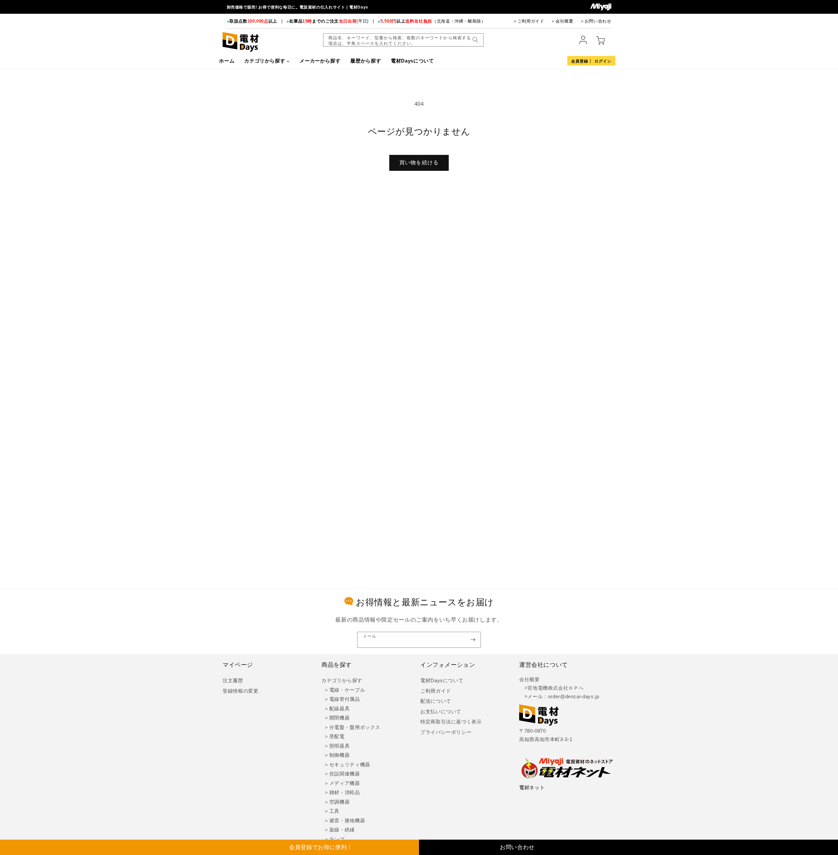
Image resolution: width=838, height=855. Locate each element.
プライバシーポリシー (445, 732)
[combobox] (403, 40)
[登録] (473, 640)
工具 (334, 811)
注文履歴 (233, 680)
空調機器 (339, 802)
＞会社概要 (562, 21)
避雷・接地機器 (347, 820)
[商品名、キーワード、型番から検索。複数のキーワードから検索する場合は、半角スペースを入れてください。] (475, 40)
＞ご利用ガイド (528, 21)
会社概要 (529, 679)
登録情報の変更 (240, 691)
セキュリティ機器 (349, 764)
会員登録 (579, 61)
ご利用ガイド (435, 691)
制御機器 (339, 755)
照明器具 (339, 746)
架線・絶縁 (342, 829)
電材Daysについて (441, 680)
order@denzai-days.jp (573, 696)
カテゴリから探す (341, 680)
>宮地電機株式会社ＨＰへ (551, 688)
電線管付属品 (344, 699)
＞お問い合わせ (595, 21)
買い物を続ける (418, 162)
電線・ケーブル (347, 690)
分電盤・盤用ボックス (354, 727)
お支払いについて (440, 711)
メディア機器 (344, 783)
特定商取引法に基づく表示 (451, 721)
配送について (435, 701)
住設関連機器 (344, 773)
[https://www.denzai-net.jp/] (567, 768)
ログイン (602, 61)
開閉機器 (339, 717)
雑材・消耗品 (344, 792)
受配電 (337, 736)
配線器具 (339, 708)
